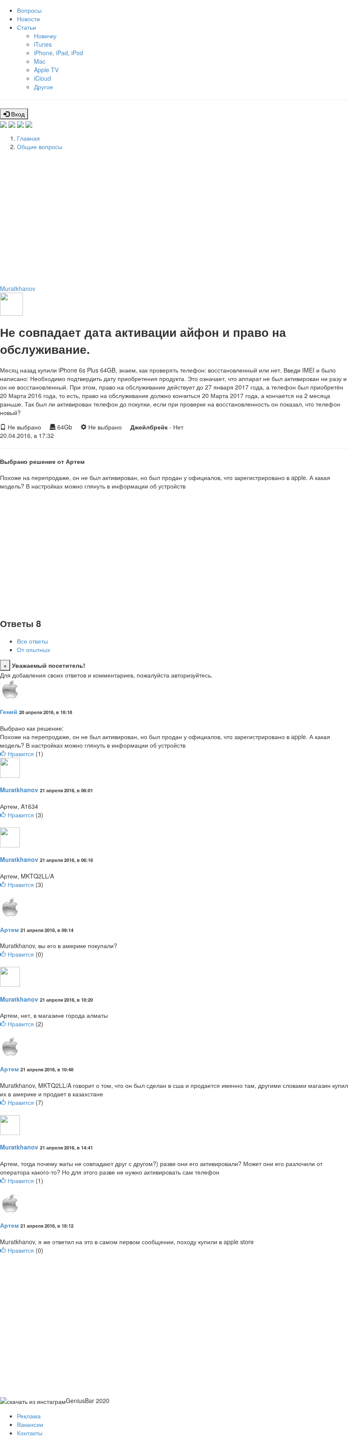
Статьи (26, 27)
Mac (39, 61)
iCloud (42, 78)
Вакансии (30, 1424)
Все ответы (32, 641)
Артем (9, 929)
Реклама (29, 1416)
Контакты (29, 1433)
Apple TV (46, 69)
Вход (17, 114)
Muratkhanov (17, 288)
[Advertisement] (174, 216)
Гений (8, 711)
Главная (28, 138)
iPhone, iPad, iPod (58, 52)
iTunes (43, 44)
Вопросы (29, 10)
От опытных (33, 649)
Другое (43, 86)
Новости (28, 18)
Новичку (45, 35)
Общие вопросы (39, 146)
